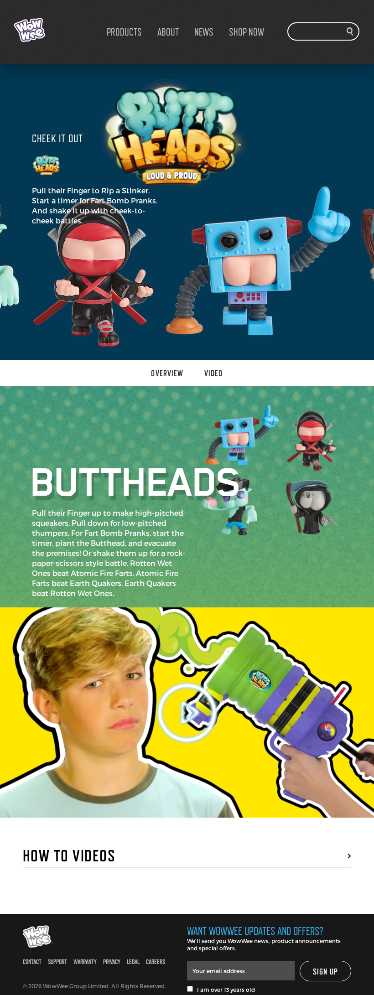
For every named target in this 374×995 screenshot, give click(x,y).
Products (124, 32)
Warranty (85, 961)
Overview (167, 373)
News (203, 32)
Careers (155, 961)
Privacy (111, 961)
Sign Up (325, 971)
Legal (133, 961)
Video (213, 373)
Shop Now (246, 32)
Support (57, 961)
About (168, 32)
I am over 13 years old (224, 989)
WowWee (59, 30)
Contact (32, 961)
